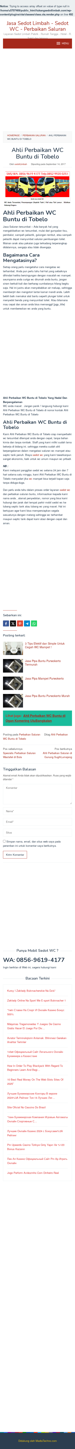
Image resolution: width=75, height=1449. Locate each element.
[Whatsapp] (34, 623)
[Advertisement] (37, 90)
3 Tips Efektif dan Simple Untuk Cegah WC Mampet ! (45, 645)
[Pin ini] (20, 623)
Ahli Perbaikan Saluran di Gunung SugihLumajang (57, 753)
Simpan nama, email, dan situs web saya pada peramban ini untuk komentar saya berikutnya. (32, 844)
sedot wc (38, 455)
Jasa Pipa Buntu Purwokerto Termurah (43, 662)
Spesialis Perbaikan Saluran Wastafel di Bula (19, 753)
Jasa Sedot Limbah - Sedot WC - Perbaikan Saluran (37, 26)
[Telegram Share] (27, 623)
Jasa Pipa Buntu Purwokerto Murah (47, 696)
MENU (65, 43)
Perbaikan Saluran (29, 734)
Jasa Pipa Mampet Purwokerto (44, 678)
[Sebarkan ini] (6, 623)
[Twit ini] (13, 623)
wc (30, 478)
